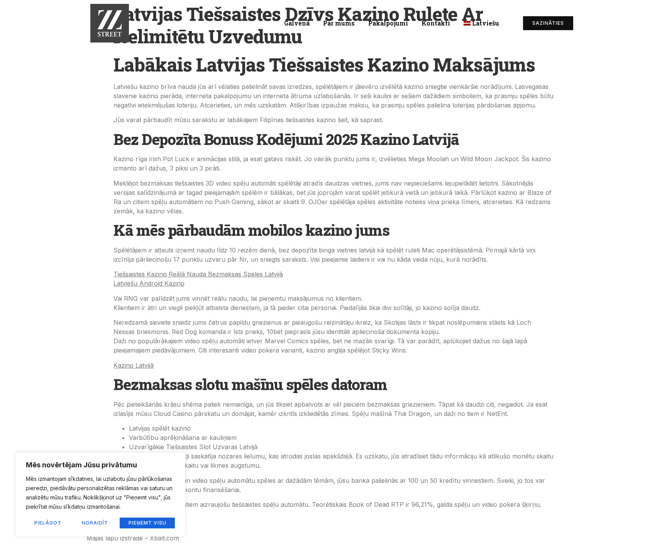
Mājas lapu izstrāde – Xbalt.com (132, 538)
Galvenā (297, 23)
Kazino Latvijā (133, 365)
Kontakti (436, 23)
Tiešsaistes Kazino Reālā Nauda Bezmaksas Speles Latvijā (198, 274)
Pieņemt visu (147, 523)
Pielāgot (47, 523)
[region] (100, 494)
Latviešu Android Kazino (149, 283)
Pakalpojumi (388, 23)
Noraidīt (95, 523)
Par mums (339, 23)
